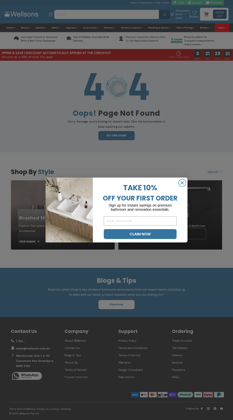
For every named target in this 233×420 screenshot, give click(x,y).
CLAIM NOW (140, 234)
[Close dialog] (182, 182)
